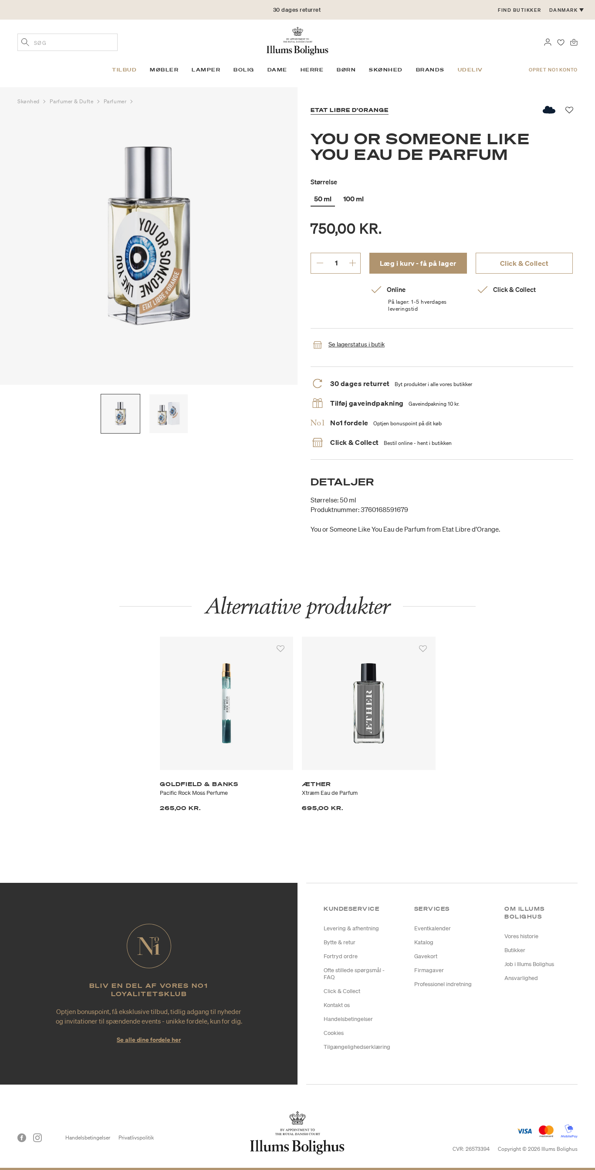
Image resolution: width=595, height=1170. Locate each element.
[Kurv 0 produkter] (574, 41)
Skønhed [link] (386, 69)
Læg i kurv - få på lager (418, 263)
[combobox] (67, 42)
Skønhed (29, 101)
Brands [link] (430, 69)
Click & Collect (524, 263)
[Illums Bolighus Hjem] (297, 40)
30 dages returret (297, 10)
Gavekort (425, 956)
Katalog (423, 942)
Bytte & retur (339, 942)
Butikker (514, 950)
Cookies (334, 1033)
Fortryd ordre (341, 956)
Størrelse (324, 181)
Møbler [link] (164, 69)
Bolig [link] (243, 69)
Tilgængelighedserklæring (357, 1047)
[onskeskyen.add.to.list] (549, 110)
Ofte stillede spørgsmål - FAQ (354, 974)
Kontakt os (337, 1005)
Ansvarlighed (521, 978)
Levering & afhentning (351, 928)
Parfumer (116, 101)
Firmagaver (429, 970)
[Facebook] (21, 1137)
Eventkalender (432, 928)
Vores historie (521, 936)
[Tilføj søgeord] (25, 43)
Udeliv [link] (470, 69)
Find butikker (519, 10)
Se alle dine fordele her (149, 1039)
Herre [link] (312, 69)
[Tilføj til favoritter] (280, 649)
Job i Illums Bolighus (529, 964)
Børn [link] (346, 69)
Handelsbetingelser (348, 1019)
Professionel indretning (443, 984)
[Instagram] (37, 1137)
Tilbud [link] (124, 69)
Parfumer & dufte (72, 101)
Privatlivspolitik (136, 1137)
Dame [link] (277, 69)
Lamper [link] (206, 69)
